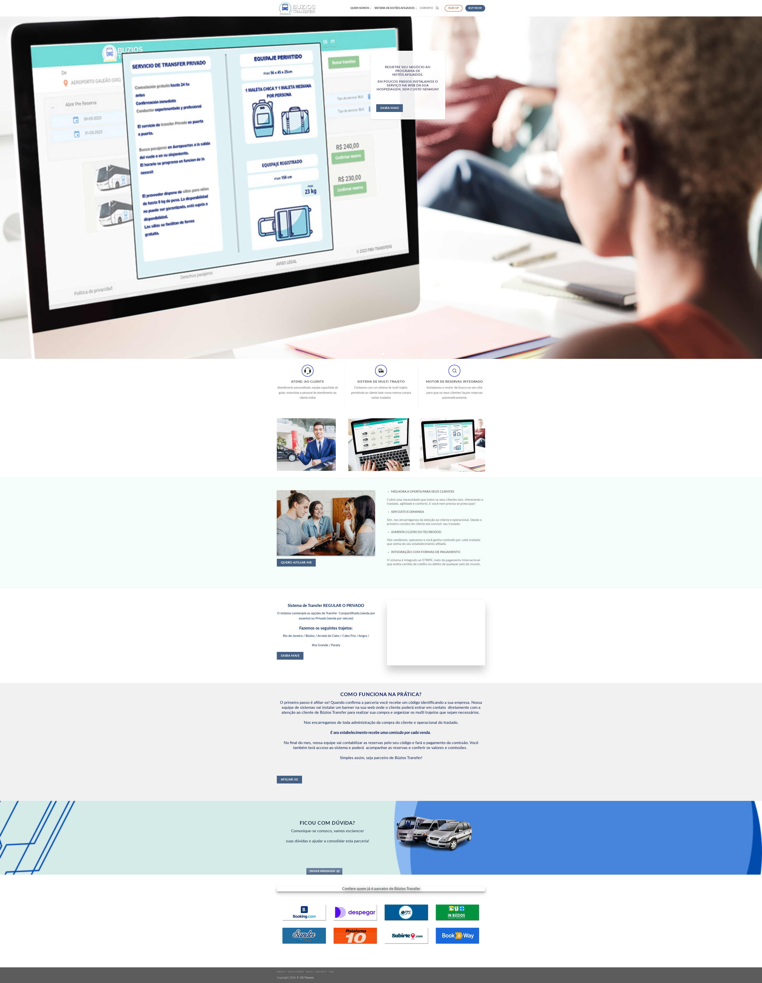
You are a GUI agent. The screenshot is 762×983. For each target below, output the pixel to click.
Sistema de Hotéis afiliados (394, 8)
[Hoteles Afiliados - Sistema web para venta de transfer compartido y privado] (297, 8)
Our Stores (296, 972)
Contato (426, 8)
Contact (321, 972)
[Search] (437, 8)
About (281, 972)
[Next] (741, 187)
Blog (309, 972)
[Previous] (20, 187)
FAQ (331, 972)
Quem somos (359, 8)
